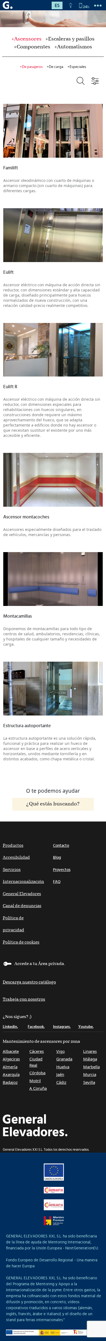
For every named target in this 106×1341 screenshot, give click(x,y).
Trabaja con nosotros (24, 999)
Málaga (90, 1059)
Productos (13, 845)
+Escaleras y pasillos (70, 39)
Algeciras (11, 1059)
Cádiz (61, 1082)
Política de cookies (21, 942)
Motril (35, 1080)
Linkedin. (10, 1027)
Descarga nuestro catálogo (29, 982)
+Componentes (32, 47)
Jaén (60, 1074)
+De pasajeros (31, 67)
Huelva (62, 1066)
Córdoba (37, 1072)
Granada (64, 1059)
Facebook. (36, 1027)
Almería (10, 1066)
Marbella (91, 1066)
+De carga (55, 67)
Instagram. (62, 1027)
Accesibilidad (16, 857)
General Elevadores (22, 894)
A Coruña (38, 1088)
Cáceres (36, 1051)
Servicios (12, 870)
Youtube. (85, 1027)
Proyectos (61, 870)
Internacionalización (23, 882)
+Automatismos (73, 47)
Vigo (60, 1051)
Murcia (89, 1074)
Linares (90, 1051)
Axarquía (11, 1074)
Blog (57, 857)
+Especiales (76, 67)
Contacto (61, 846)
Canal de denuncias (22, 906)
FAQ (57, 882)
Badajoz (10, 1082)
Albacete (11, 1051)
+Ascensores (26, 39)
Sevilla (89, 1082)
